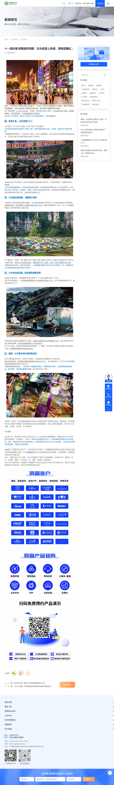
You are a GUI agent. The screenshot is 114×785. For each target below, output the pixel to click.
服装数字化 (93, 93)
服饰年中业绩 (96, 101)
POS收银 (84, 97)
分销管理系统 (85, 89)
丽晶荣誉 (99, 85)
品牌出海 (84, 93)
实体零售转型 (85, 104)
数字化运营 (95, 104)
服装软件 (31, 452)
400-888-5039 (16, 737)
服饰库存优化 (85, 101)
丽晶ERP (95, 89)
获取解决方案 (94, 64)
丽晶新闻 (91, 85)
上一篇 (26, 683)
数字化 (83, 85)
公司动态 (23, 39)
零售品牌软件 (94, 97)
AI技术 (102, 89)
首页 (6, 39)
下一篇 (30, 686)
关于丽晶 (14, 39)
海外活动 (101, 93)
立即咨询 (100, 3)
